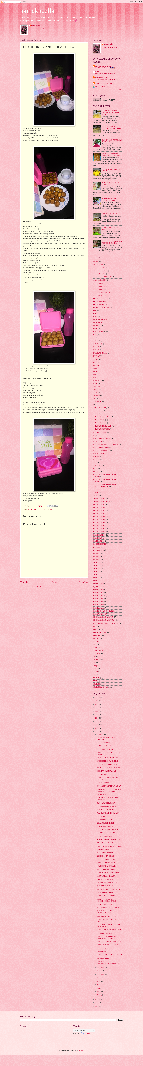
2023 (97, 708)
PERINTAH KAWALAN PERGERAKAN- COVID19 (106, 475)
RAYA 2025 (96, 580)
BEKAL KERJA (98, 322)
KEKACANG (97, 380)
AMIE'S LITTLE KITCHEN (104, 83)
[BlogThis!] (50, 506)
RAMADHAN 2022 (99, 523)
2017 (97, 728)
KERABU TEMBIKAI (104, 958)
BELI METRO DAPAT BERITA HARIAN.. (106, 920)
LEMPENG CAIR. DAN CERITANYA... (109, 945)
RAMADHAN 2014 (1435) (101, 501)
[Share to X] (53, 506)
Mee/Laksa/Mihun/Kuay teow (102, 438)
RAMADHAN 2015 (99, 504)
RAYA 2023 (96, 574)
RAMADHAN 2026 (99, 535)
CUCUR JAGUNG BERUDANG (107, 882)
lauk (94, 398)
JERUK (95, 371)
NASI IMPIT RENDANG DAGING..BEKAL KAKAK (106, 912)
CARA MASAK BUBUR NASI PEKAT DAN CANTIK (112, 242)
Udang (95, 666)
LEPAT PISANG (102, 951)
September (100, 974)
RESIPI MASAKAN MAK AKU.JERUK (105, 623)
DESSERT (96, 350)
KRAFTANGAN (98, 386)
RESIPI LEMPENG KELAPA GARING (109, 930)
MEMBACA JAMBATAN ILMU (107, 859)
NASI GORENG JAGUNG (105, 886)
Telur (94, 656)
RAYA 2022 (96, 571)
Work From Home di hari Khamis (105, 73)
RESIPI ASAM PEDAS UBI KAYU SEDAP (108, 778)
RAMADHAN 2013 (99, 498)
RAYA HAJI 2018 (98, 593)
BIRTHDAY (96, 325)
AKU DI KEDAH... (99, 268)
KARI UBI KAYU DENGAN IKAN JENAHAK (108, 799)
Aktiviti (95, 262)
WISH (95, 681)
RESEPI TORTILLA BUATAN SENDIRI (109, 872)
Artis (94, 313)
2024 (97, 704)
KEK (94, 377)
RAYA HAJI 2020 (98, 599)
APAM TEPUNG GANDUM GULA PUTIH (111, 184)
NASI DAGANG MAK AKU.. (106, 803)
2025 (97, 701)
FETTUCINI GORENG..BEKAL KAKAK (110, 829)
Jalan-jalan (96, 365)
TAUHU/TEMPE (98, 650)
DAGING (96, 347)
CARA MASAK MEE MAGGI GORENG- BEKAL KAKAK (106, 900)
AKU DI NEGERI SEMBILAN (102, 277)
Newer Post (25, 582)
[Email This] (48, 506)
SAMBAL (96, 629)
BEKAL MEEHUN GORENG (106, 933)
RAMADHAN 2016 (99, 507)
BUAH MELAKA (102, 794)
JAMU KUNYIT (102, 948)
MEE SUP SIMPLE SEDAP (110, 214)
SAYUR (95, 638)
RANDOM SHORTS (99, 544)
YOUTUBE (96, 684)
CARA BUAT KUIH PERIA (105, 904)
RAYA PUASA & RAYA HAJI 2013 (104, 611)
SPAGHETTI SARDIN (104, 746)
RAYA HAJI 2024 (98, 602)
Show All (121, 89)
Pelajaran (96, 471)
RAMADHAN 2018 (99, 513)
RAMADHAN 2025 (99, 532)
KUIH (30, 509)
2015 (97, 999)
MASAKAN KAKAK (99, 432)
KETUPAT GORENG (103, 742)
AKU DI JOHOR (98, 265)
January (99, 995)
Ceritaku (95, 341)
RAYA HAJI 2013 (98, 583)
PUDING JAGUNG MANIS (105, 826)
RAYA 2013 (96, 553)
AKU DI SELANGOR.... (100, 301)
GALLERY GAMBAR (100, 353)
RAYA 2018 (96, 562)
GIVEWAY (96, 356)
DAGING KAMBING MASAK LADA (109, 839)
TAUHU (95, 647)
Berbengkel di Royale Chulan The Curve (107, 79)
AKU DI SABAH (98, 295)
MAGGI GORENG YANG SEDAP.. (108, 761)
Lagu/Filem (96, 395)
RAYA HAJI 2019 (98, 596)
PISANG (95, 492)
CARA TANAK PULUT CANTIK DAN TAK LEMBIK (111, 127)
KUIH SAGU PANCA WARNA (106, 916)
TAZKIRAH (96, 653)
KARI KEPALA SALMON (105, 879)
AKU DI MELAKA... (99, 274)
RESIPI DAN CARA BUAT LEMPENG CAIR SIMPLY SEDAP (110, 112)
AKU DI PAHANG (99, 280)
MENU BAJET (97, 441)
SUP (94, 644)
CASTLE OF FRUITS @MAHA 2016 (108, 889)
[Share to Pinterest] (57, 506)
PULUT (95, 495)
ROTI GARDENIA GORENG (106, 836)
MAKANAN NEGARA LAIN (102, 426)
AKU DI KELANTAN (100, 271)
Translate (88, 1033)
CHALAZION (97, 344)
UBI (94, 663)
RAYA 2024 (96, 577)
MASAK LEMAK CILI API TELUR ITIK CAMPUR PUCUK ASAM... (110, 790)
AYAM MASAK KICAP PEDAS (107, 806)
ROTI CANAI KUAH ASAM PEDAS (108, 767)
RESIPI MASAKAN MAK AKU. (42, 509)
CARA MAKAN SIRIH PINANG (107, 810)
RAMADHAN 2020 (99, 520)
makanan (95, 414)
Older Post (83, 582)
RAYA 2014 (96, 556)
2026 (97, 697)
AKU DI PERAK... (98, 283)
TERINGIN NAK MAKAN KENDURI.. (109, 846)
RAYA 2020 (96, 568)
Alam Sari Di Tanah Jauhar (104, 87)
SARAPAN (96, 635)
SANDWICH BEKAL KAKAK (106, 876)
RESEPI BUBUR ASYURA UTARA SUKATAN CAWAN (111, 154)
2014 (97, 1002)
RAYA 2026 (96, 547)
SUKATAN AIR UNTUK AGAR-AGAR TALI (112, 141)
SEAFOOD (96, 641)
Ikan (94, 362)
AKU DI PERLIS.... (99, 289)
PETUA (95, 489)
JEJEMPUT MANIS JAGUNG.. (106, 833)
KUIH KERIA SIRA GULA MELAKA (109, 941)
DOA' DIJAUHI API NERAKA (106, 866)
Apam (95, 310)
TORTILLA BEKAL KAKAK (106, 869)
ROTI (94, 626)
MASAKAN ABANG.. (104, 849)
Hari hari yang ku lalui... (103, 66)
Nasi (94, 462)
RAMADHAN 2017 (99, 510)
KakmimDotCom (101, 77)
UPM (94, 675)
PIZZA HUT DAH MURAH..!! (106, 771)
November (100, 967)
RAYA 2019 (96, 565)
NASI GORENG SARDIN (105, 853)
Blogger (81, 1050)
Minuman (96, 456)
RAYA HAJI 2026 (98, 608)
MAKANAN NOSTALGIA (101, 429)
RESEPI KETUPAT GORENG (106, 896)
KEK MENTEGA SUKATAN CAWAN (111, 170)
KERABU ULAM (102, 774)
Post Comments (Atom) (36, 587)
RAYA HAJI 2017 (98, 550)
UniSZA (95, 672)
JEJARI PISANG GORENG (105, 749)
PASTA (95, 468)
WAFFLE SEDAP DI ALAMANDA (108, 758)
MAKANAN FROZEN (100, 423)
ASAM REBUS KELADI (104, 819)
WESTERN (96, 678)
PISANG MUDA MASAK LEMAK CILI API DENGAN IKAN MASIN (109, 937)
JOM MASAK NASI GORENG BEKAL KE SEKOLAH (109, 738)
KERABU (96, 383)
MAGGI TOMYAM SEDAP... (106, 843)
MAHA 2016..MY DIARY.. (105, 892)
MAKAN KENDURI (99, 408)
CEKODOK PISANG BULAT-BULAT (109, 786)
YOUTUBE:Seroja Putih (100, 687)
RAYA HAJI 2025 (98, 605)
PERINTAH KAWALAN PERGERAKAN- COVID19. (106, 480)
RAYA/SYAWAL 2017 (100, 614)
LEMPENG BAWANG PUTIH (106, 863)
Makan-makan (97, 411)
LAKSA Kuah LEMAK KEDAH (107, 764)
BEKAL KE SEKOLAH (100, 319)
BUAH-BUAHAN (98, 332)
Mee (94, 435)
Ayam (94, 316)
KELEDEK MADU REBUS (105, 856)
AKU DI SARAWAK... (100, 298)
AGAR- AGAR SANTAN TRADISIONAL (110, 228)
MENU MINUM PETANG (101, 450)
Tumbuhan (96, 659)
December (100, 734)
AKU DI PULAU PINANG (101, 292)
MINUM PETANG (98, 453)
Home (54, 582)
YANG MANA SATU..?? (104, 783)
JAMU (95, 368)
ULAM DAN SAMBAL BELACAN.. (108, 813)
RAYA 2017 (96, 559)
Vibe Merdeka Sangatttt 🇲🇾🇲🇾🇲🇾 (105, 68)
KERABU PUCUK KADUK (105, 823)
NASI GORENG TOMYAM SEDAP (108, 907)
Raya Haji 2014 (97, 586)
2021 (97, 714)
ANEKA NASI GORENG (101, 307)
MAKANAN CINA (99, 420)
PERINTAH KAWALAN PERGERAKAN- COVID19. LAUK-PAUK (106, 485)
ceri (94, 338)
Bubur (95, 335)
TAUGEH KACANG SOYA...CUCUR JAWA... (108, 753)
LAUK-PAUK (97, 402)
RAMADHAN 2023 (99, 526)
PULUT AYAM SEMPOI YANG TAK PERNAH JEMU (108, 925)
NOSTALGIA (97, 465)
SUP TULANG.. (102, 816)
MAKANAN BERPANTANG (102, 417)
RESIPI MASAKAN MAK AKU (103, 617)
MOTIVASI (96, 459)
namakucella (37, 10)
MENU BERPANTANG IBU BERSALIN (105, 444)
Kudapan (95, 389)
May (98, 988)
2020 (97, 718)
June (98, 984)
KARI (95, 374)
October (99, 971)
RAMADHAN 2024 (99, 529)
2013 (97, 1006)
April (99, 991)
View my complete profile (37, 29)
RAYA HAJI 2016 (98, 590)
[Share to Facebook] (55, 506)
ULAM (95, 669)
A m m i (97, 72)
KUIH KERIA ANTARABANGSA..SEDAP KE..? (108, 962)
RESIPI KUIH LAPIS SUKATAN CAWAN (109, 199)
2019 (97, 721)
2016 (97, 731)
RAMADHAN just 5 (99, 538)
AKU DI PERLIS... (99, 286)
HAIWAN (96, 359)
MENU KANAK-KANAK (101, 447)
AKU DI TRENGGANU (100, 304)
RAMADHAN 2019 (99, 517)
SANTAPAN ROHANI (100, 632)
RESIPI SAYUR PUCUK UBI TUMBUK (109, 955)
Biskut (95, 329)
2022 (97, 711)
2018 (97, 725)
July (98, 981)
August (99, 978)
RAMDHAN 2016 (98, 541)
